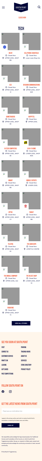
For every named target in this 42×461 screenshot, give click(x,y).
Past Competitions (7, 373)
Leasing (4, 364)
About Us (24, 355)
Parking (23, 347)
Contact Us (5, 351)
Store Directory (26, 364)
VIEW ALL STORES (21, 323)
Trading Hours (25, 351)
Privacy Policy (25, 369)
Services (24, 360)
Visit (3, 347)
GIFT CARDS (5, 369)
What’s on (5, 360)
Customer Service (7, 355)
